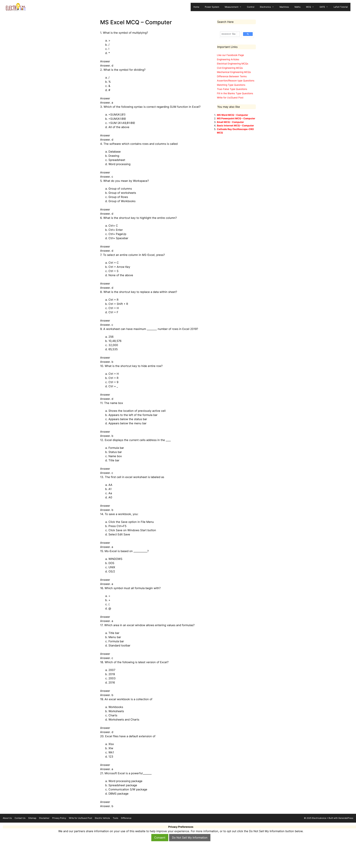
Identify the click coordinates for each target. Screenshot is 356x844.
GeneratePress (345, 818)
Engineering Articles (228, 59)
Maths (298, 7)
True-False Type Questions (232, 89)
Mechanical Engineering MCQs (234, 72)
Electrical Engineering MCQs (232, 63)
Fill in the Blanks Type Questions (235, 93)
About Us (7, 818)
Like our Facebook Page (230, 55)
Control (250, 7)
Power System (212, 7)
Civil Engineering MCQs (230, 68)
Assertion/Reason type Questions (235, 80)
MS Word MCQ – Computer (232, 115)
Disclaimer (44, 818)
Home (196, 7)
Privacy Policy (59, 818)
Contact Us (20, 818)
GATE (322, 7)
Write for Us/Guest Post (230, 97)
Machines (284, 7)
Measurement (231, 7)
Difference (126, 818)
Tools (115, 818)
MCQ (308, 7)
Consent (159, 837)
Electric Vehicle (102, 818)
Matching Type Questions (231, 85)
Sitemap (32, 818)
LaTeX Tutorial (341, 7)
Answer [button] (105, 61)
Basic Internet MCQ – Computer (235, 125)
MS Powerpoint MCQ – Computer (236, 118)
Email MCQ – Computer (230, 122)
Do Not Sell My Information (189, 837)
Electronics (265, 7)
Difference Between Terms (232, 76)
